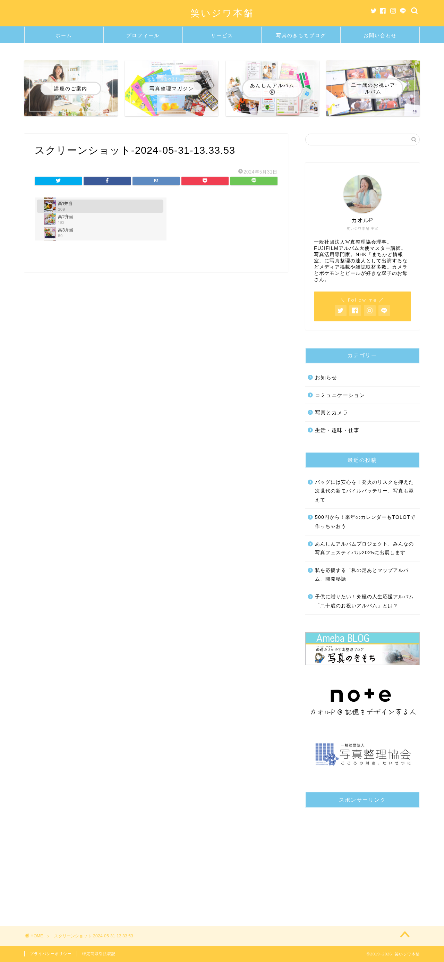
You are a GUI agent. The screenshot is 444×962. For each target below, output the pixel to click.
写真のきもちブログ (301, 35)
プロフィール (143, 35)
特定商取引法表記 (99, 954)
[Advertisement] (362, 856)
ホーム (64, 35)
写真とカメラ (331, 412)
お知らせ (326, 377)
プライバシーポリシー (50, 954)
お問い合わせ (380, 35)
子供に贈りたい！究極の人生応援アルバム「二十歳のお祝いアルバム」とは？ (364, 601)
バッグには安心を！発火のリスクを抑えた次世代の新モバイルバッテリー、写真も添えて (364, 491)
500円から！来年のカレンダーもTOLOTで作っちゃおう (365, 522)
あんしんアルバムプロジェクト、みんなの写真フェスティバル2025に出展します (364, 548)
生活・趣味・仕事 (337, 430)
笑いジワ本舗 (222, 13)
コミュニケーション (340, 395)
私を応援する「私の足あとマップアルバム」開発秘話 (362, 575)
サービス (222, 35)
